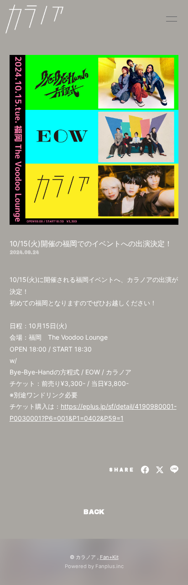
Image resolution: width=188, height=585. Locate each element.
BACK (94, 512)
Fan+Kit (109, 557)
